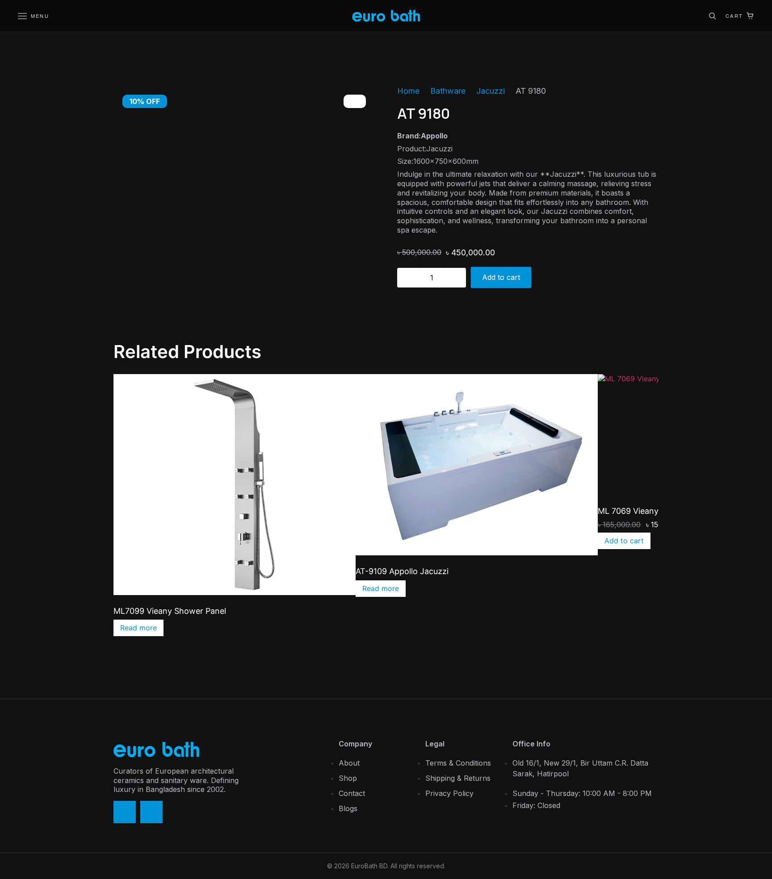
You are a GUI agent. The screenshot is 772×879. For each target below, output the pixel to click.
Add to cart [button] (624, 540)
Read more (138, 627)
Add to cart (501, 277)
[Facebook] (124, 812)
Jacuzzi (490, 91)
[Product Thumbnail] (355, 101)
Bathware (448, 91)
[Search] (713, 16)
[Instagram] (151, 812)
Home (408, 91)
